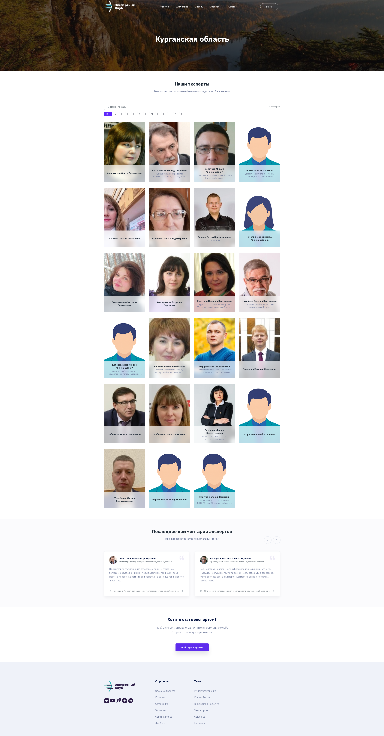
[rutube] (118, 700)
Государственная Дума (206, 703)
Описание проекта (165, 690)
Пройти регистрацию (192, 647)
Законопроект (202, 710)
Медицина (200, 723)
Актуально (182, 6)
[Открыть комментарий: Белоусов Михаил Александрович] (237, 573)
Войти (269, 6)
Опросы (199, 6)
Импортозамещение (205, 690)
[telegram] (130, 700)
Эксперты (215, 6)
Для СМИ (160, 723)
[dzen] (124, 700)
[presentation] (267, 540)
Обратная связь (163, 716)
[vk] (106, 700)
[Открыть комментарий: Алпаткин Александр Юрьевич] (146, 573)
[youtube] (112, 700)
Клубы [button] (231, 6)
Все (108, 114)
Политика (160, 697)
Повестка (164, 6)
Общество (199, 716)
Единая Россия (202, 697)
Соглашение (161, 703)
